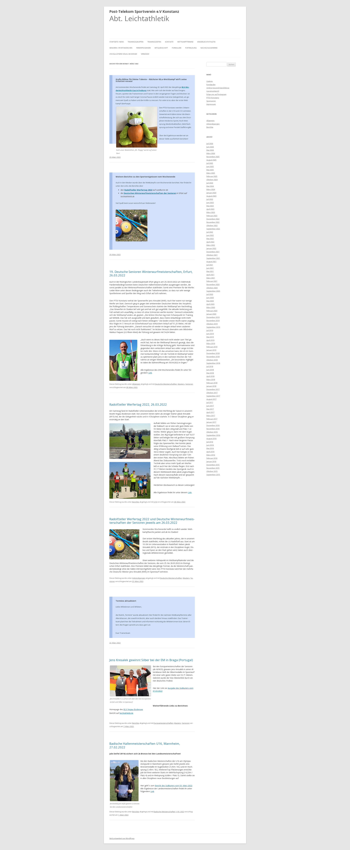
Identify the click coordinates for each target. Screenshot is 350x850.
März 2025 (210, 173)
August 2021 (211, 261)
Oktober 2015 (212, 471)
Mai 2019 (210, 337)
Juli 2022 (209, 232)
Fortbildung (191, 48)
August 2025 (211, 160)
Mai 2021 (210, 271)
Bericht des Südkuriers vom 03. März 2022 (173, 785)
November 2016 (212, 428)
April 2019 (210, 340)
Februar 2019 (211, 347)
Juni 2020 (210, 297)
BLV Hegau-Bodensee (133, 709)
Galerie (209, 81)
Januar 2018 (211, 386)
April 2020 (210, 304)
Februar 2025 (211, 176)
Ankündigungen (138, 578)
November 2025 (212, 156)
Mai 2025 (210, 170)
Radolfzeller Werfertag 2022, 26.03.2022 (138, 404)
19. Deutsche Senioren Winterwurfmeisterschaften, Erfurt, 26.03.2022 (151, 273)
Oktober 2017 (212, 392)
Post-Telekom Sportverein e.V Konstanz (144, 11)
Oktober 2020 (212, 288)
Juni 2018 (210, 369)
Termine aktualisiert (126, 601)
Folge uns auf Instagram (216, 94)
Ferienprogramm (143, 48)
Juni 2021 (210, 268)
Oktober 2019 (212, 324)
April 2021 (210, 274)
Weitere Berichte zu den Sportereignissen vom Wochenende (145, 176)
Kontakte (169, 42)
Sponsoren (211, 101)
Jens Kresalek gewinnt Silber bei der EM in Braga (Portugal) (151, 660)
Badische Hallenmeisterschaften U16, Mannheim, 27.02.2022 (144, 745)
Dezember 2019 (212, 317)
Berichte (135, 502)
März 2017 (210, 415)
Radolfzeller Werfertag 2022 (138, 190)
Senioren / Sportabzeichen (120, 48)
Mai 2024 (210, 186)
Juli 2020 (209, 294)
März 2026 (210, 153)
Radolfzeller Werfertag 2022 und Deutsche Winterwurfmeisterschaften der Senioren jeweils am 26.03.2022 (152, 521)
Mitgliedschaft (161, 48)
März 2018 (210, 379)
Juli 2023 (209, 199)
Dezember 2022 (212, 219)
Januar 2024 (211, 192)
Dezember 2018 (212, 353)
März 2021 (210, 278)
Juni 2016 (210, 445)
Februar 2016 (211, 458)
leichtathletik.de (126, 713)
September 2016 (213, 435)
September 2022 (213, 229)
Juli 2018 (209, 366)
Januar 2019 (211, 350)
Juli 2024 (209, 183)
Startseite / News (116, 42)
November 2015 (212, 468)
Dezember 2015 (212, 465)
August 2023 (211, 196)
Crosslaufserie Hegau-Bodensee (123, 54)
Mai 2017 (210, 409)
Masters (181, 384)
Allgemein (136, 384)
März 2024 (210, 189)
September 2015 (213, 474)
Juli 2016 (209, 442)
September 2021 (213, 258)
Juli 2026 (209, 143)
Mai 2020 (210, 301)
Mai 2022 (210, 238)
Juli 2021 (209, 265)
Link (150, 372)
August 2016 (211, 438)
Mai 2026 (210, 150)
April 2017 (210, 412)
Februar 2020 (211, 310)
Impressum (211, 104)
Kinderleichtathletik (206, 42)
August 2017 (211, 399)
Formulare (176, 48)
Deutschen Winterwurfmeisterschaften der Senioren (150, 193)
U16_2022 (180, 811)
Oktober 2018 (212, 360)
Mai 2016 (210, 448)
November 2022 (212, 222)
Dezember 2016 (212, 425)
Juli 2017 (209, 402)
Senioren (189, 384)
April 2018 (210, 376)
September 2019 (213, 327)
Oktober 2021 (212, 255)
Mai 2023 (210, 206)
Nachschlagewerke (209, 48)
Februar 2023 (211, 215)
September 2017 (213, 396)
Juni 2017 (210, 406)
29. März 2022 (115, 157)
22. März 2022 (115, 643)
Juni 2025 (210, 166)
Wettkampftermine (185, 42)
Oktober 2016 (212, 432)
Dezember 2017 (212, 389)
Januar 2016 (211, 461)
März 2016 (210, 455)
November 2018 (212, 356)
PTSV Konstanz (212, 97)
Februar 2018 (211, 383)
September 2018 (213, 363)
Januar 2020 (211, 314)
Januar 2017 (211, 422)
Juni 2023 (210, 202)
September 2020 (213, 291)
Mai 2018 (210, 373)
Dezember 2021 (212, 251)
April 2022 (210, 242)
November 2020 (212, 284)
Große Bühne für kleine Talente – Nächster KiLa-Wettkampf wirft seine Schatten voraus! (151, 80)
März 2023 (210, 212)
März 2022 (210, 245)
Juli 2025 (209, 163)
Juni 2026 (210, 147)
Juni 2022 (210, 235)
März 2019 (210, 343)
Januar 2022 (211, 248)
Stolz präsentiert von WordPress (121, 838)
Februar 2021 (211, 281)
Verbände (145, 54)
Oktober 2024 (212, 179)
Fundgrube (210, 84)
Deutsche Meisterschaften (166, 384)
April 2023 (210, 209)
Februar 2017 (211, 419)
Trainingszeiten (154, 42)
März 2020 (210, 307)
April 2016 (210, 451)
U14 (155, 502)
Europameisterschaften (163, 723)
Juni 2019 (210, 333)
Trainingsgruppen (135, 42)
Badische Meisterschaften (164, 811)
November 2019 (212, 320)
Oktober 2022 (212, 225)
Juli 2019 (209, 330)
